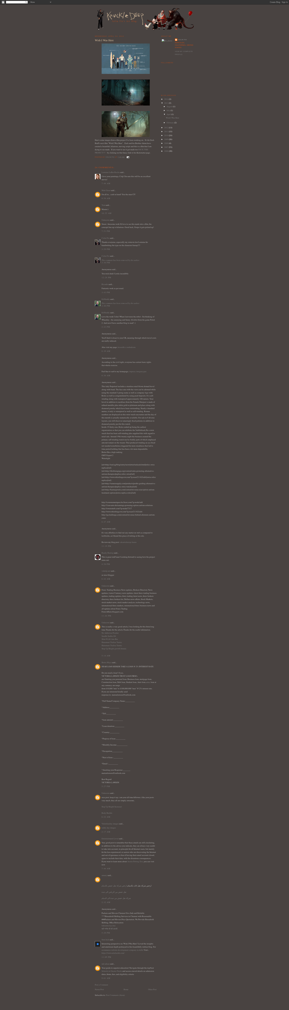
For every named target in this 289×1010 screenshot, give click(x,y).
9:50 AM (106, 198)
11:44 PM (106, 615)
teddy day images (109, 827)
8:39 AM (106, 351)
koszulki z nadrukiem (126, 347)
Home (126, 989)
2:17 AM (106, 831)
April (169, 114)
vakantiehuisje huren (128, 542)
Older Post (152, 989)
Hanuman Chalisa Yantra (112, 642)
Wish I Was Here (172, 117)
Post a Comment (101, 984)
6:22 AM (106, 816)
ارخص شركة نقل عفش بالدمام (114, 885)
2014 (166, 99)
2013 (166, 103)
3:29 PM (106, 249)
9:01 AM (106, 978)
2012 (166, 127)
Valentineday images (110, 823)
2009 (166, 139)
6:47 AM (106, 521)
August (170, 106)
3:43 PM (106, 292)
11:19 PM (106, 546)
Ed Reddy (106, 299)
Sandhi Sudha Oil (109, 636)
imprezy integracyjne (137, 371)
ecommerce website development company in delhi (122, 950)
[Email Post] (127, 157)
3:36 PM (106, 262)
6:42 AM (106, 578)
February (170, 122)
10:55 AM (107, 213)
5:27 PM (106, 786)
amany (104, 875)
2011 (166, 131)
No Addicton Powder (110, 633)
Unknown (106, 220)
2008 (166, 143)
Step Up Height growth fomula (114, 648)
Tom (103, 205)
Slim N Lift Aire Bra (110, 639)
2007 (166, 147)
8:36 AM (106, 375)
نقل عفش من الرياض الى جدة (114, 892)
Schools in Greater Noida (112, 971)
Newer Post (99, 989)
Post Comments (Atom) (115, 995)
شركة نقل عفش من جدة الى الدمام (116, 898)
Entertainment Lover (110, 838)
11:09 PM (106, 957)
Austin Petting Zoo (135, 861)
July (169, 110)
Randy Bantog (107, 552)
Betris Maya (107, 662)
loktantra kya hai (108, 925)
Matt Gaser (106, 190)
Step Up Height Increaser (112, 806)
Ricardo (105, 284)
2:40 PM (106, 305)
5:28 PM (106, 932)
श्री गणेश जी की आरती (109, 928)
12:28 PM (106, 277)
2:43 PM (106, 326)
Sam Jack (105, 939)
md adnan (106, 963)
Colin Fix (105, 238)
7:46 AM (106, 183)
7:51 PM (106, 231)
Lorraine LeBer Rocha (111, 172)
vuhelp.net (106, 571)
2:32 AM (106, 902)
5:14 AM (106, 655)
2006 (166, 151)
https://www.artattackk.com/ (113, 953)
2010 (166, 135)
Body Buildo (107, 813)
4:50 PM (106, 564)
